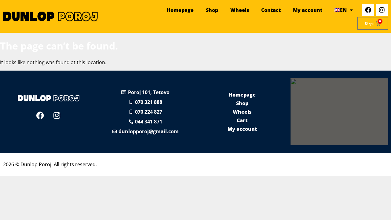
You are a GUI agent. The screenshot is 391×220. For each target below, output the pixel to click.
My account (307, 10)
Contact (271, 10)
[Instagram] (382, 10)
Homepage (180, 10)
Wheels (239, 10)
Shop (212, 10)
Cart (242, 120)
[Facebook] (368, 10)
